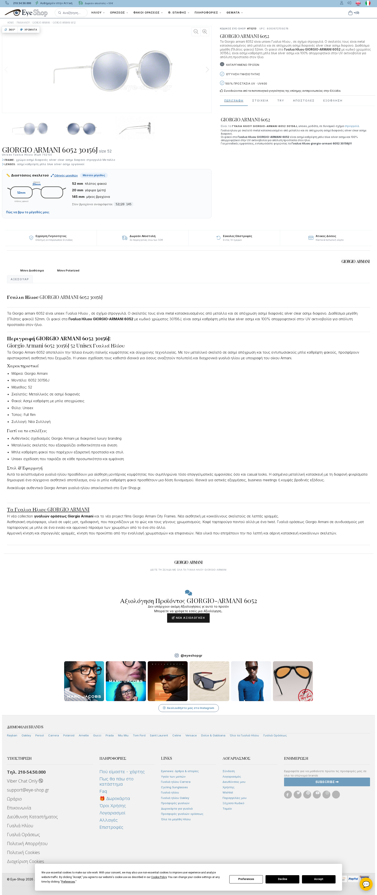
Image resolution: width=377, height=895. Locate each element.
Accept (318, 879)
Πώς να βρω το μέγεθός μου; (28, 212)
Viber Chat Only (23, 781)
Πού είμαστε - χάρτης (122, 771)
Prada (110, 735)
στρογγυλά (351, 126)
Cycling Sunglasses (174, 787)
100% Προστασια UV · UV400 (245, 83)
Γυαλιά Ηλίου (20, 826)
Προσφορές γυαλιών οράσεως (182, 813)
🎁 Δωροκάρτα (114, 798)
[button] (71, 12)
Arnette (84, 735)
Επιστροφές (111, 827)
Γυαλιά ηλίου (170, 792)
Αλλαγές (108, 820)
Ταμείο (227, 808)
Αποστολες (304, 100)
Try (280, 100)
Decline (282, 879)
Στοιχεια (260, 100)
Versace (191, 735)
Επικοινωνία (19, 808)
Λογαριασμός (232, 776)
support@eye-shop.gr (28, 790)
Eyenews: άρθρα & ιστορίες (180, 771)
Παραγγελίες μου (235, 798)
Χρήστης (229, 787)
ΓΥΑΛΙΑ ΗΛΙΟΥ (23, 22)
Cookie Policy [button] (159, 877)
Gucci (97, 735)
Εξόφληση (333, 100)
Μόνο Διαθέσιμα (32, 270)
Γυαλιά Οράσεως (275, 735)
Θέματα (233, 12)
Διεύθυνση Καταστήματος (32, 817)
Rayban (12, 735)
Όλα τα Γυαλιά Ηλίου (244, 735)
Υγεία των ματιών (173, 776)
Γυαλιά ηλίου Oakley (175, 798)
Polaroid (68, 735)
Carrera (53, 735)
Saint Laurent (159, 735)
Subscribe (325, 782)
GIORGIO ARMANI (41, 22)
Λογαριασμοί (112, 812)
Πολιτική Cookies (23, 852)
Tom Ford (139, 735)
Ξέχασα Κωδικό (233, 803)
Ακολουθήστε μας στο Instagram (190, 708)
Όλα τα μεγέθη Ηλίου (176, 819)
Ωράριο (14, 799)
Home (10, 22)
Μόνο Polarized (68, 270)
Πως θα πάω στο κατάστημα (116, 781)
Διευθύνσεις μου (234, 781)
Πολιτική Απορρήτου (27, 843)
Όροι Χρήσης (112, 805)
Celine (176, 735)
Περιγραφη (233, 100)
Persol (39, 735)
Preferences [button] (68, 881)
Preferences (246, 879)
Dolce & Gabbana (213, 735)
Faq (103, 791)
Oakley (26, 735)
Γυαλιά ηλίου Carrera (175, 781)
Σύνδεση (229, 771)
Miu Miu (123, 735)
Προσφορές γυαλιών (175, 803)
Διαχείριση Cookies (25, 861)
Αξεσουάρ (20, 279)
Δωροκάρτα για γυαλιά (177, 808)
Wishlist (228, 792)
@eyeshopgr (191, 655)
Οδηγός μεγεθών (66, 175)
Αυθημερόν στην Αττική (55, 3)
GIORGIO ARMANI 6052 (64, 22)
